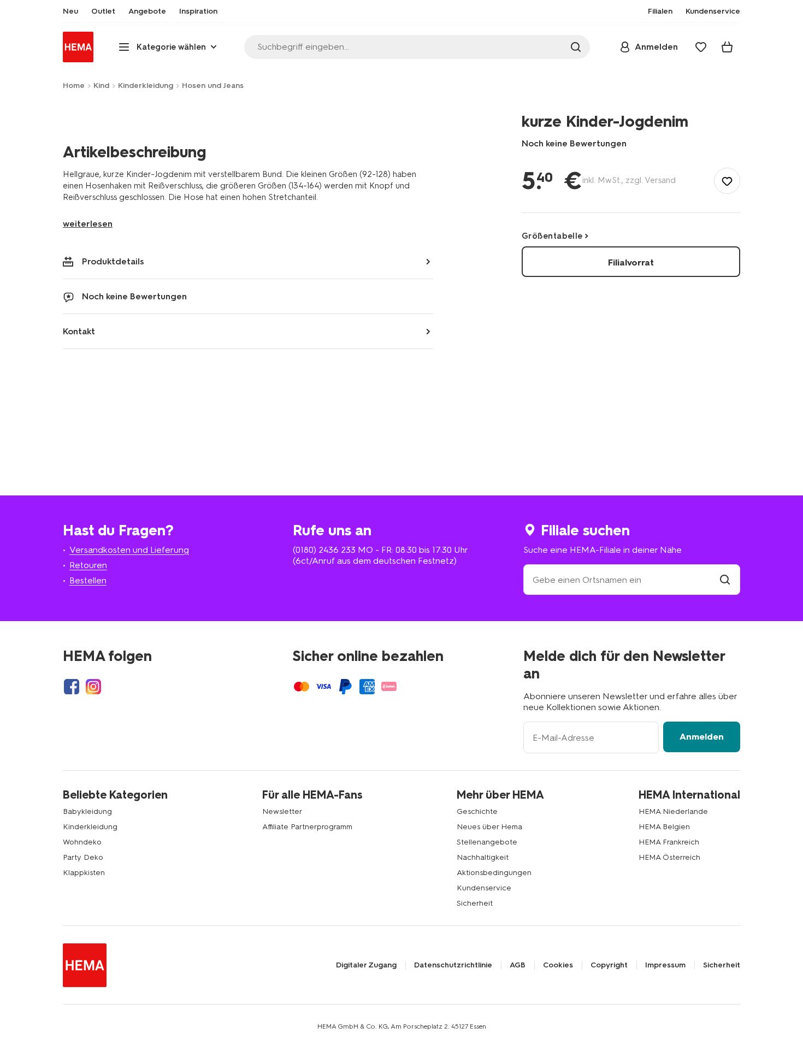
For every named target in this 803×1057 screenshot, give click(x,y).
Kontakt (79, 331)
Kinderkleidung (145, 85)
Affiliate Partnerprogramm (307, 826)
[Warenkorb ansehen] (727, 47)
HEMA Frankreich (669, 842)
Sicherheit (475, 903)
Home (74, 85)
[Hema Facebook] (71, 686)
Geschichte (477, 811)
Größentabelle (552, 236)
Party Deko (83, 857)
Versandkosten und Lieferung (129, 550)
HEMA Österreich (669, 857)
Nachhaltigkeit (483, 857)
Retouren (88, 565)
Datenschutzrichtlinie (453, 965)
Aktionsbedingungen (494, 872)
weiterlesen (88, 224)
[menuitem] (70, 11)
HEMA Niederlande (673, 811)
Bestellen (88, 580)
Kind (101, 85)
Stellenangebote (487, 842)
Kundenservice (484, 888)
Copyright (609, 965)
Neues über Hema (489, 826)
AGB (518, 965)
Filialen (660, 11)
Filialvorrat (631, 262)
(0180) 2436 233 (324, 550)
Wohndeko (82, 842)
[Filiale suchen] (724, 580)
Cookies (558, 965)
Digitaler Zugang (366, 965)
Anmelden (702, 736)
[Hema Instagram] (93, 686)
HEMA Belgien (664, 826)
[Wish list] (701, 47)
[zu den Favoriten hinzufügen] (727, 181)
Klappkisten (84, 872)
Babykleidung (87, 811)
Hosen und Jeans (213, 85)
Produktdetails (113, 261)
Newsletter (282, 811)
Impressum (665, 965)
